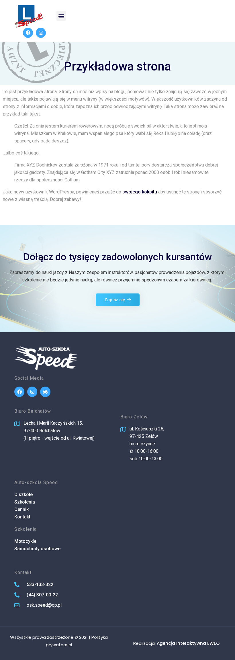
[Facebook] (28, 33)
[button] (61, 16)
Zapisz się (114, 299)
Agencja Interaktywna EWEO (188, 643)
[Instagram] (41, 33)
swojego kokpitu (139, 192)
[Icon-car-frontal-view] (45, 392)
